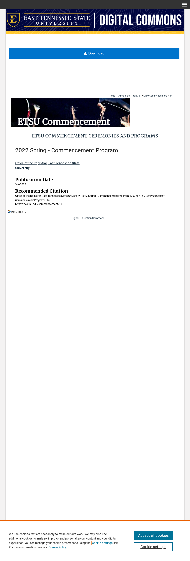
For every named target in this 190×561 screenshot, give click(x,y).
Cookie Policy (58, 547)
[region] (95, 540)
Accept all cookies (153, 535)
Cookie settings (102, 543)
